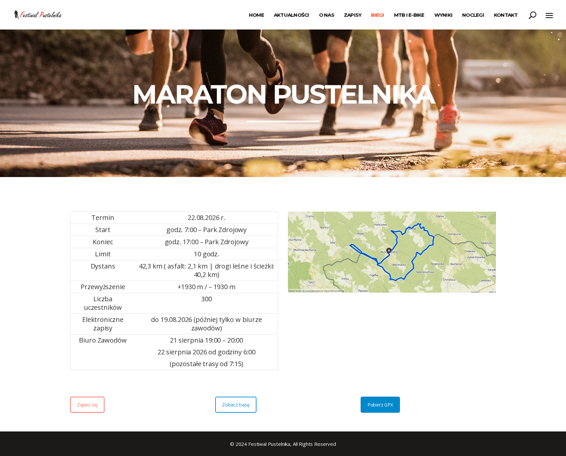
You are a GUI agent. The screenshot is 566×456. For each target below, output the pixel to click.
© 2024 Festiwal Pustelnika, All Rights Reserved (283, 444)
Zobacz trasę (235, 405)
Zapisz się (87, 405)
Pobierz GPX (380, 405)
